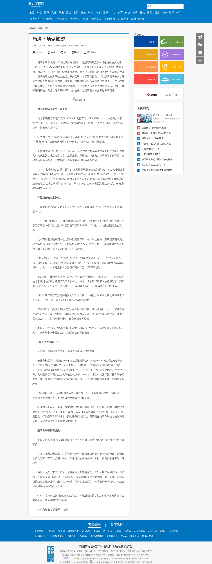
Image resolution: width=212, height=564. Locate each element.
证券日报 (71, 536)
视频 (157, 12)
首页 (40, 28)
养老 (112, 12)
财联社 (163, 531)
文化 (54, 12)
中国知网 (174, 531)
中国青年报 (40, 536)
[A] (34, 52)
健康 (105, 12)
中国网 (118, 531)
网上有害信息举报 (80, 558)
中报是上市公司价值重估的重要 (157, 170)
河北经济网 (147, 536)
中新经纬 (152, 531)
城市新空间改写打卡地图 (154, 128)
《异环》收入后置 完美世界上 (156, 144)
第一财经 (107, 531)
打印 (77, 52)
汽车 (98, 12)
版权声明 (96, 546)
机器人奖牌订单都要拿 (153, 138)
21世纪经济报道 (56, 536)
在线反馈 (108, 546)
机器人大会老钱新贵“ (163, 115)
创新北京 (96, 18)
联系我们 (120, 546)
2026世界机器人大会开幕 (154, 165)
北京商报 (47, 67)
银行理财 (48, 18)
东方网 (124, 536)
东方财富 (86, 531)
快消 (135, 12)
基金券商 (75, 18)
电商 (76, 12)
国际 (46, 12)
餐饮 (83, 12)
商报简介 (84, 546)
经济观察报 (73, 531)
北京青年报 (112, 536)
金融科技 (61, 18)
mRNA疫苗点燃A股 (151, 154)
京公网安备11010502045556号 (105, 562)
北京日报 (39, 531)
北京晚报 (50, 531)
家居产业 (123, 18)
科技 (127, 12)
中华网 (128, 531)
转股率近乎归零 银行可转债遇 (156, 133)
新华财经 (134, 536)
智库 (171, 12)
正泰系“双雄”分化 (150, 149)
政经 (39, 12)
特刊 (179, 12)
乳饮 (142, 12)
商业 (61, 12)
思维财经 (83, 536)
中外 (164, 12)
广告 (130, 546)
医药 (149, 12)
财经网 (97, 531)
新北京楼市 (137, 18)
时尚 (90, 12)
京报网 (61, 531)
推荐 (32, 12)
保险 (85, 18)
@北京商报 (171, 94)
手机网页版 (91, 52)
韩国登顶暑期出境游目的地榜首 (157, 159)
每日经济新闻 (97, 536)
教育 (120, 12)
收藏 (53, 52)
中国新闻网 (139, 531)
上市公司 (35, 18)
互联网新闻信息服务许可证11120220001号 (135, 562)
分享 (65, 52)
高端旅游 (110, 18)
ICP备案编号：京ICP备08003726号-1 (74, 562)
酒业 (68, 12)
